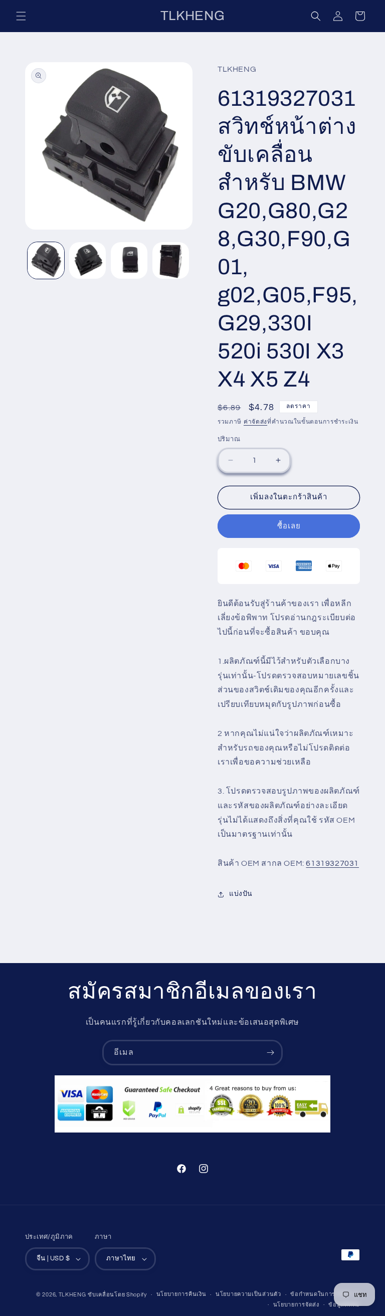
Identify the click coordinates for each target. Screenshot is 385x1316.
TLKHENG (72, 1294)
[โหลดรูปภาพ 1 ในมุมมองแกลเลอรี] (46, 260)
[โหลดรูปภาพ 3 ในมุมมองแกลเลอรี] (129, 260)
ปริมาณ (229, 439)
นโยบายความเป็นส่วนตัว (248, 1294)
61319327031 (332, 863)
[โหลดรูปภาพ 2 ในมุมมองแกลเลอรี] (87, 260)
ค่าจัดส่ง (255, 422)
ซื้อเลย (289, 526)
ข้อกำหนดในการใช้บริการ (325, 1294)
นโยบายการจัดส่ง (296, 1304)
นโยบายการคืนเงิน (181, 1294)
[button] (21, 16)
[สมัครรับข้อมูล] (270, 1052)
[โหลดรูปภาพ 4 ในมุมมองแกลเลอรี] (170, 260)
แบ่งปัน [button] (241, 893)
